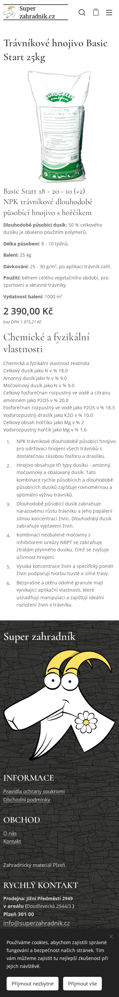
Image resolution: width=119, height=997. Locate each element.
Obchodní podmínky (26, 799)
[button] (82, 12)
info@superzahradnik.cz (36, 923)
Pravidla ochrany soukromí (34, 791)
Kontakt (12, 841)
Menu (109, 12)
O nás (10, 833)
